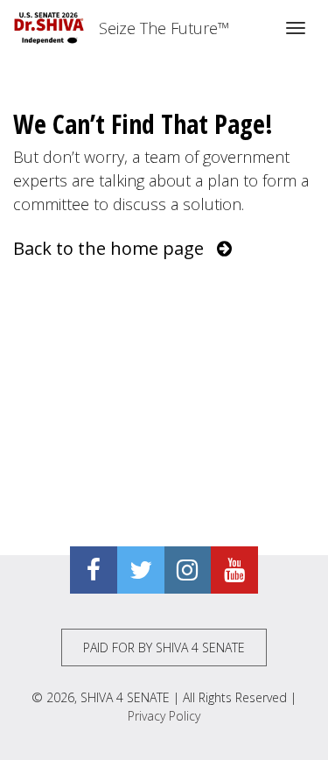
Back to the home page (115, 248)
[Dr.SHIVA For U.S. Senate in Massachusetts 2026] (49, 28)
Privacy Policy (164, 715)
